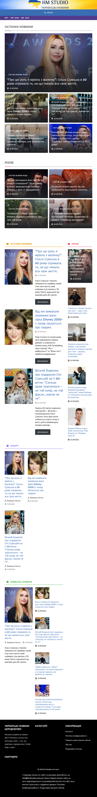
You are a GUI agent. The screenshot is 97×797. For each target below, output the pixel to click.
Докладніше (42, 302)
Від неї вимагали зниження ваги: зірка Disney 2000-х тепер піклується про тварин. (25, 111)
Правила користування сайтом (77, 740)
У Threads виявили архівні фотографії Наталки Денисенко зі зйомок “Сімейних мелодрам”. (69, 216)
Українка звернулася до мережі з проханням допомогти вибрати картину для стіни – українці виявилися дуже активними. (80, 350)
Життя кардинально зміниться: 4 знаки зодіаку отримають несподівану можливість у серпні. (77, 264)
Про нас (68, 744)
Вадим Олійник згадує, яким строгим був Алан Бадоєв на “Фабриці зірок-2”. (78, 432)
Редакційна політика (73, 749)
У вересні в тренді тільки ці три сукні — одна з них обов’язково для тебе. (80, 310)
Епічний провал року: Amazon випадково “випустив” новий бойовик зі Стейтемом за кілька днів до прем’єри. (80, 392)
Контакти (69, 731)
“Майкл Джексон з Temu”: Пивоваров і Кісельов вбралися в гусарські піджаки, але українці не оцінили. (25, 140)
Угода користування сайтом (52, 788)
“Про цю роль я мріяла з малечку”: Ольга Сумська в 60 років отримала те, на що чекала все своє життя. (47, 82)
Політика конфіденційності (76, 736)
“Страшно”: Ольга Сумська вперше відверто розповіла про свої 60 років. (24, 216)
